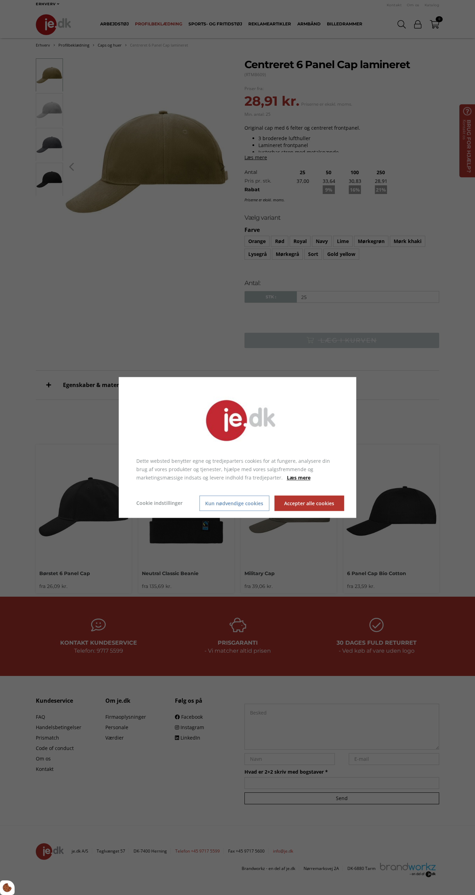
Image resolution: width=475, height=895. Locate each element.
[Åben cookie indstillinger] (7, 887)
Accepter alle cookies (309, 503)
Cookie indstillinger (159, 503)
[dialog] (237, 447)
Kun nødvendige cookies (234, 503)
